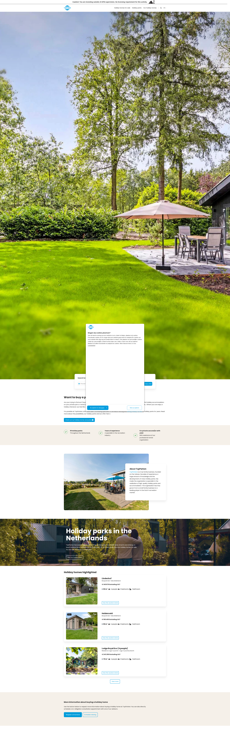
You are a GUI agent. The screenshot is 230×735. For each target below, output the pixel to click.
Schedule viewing (90, 715)
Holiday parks (137, 8)
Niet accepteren (134, 408)
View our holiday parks (74, 557)
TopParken (133, 472)
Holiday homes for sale (122, 8)
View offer (148, 384)
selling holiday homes (134, 411)
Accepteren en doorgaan (97, 408)
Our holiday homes (150, 8)
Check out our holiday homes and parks (78, 420)
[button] (161, 8)
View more (115, 681)
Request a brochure (73, 715)
